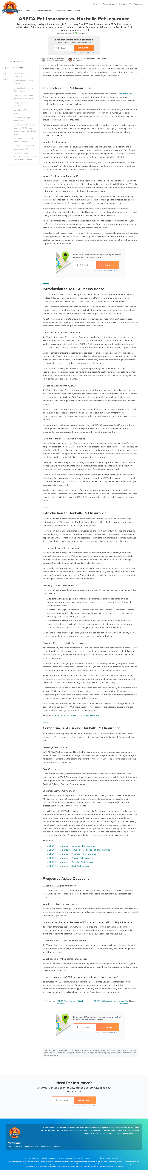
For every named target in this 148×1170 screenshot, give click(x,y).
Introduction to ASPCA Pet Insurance (23, 82)
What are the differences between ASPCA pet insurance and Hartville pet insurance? (25, 129)
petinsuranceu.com (48, 1158)
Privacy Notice (45, 1147)
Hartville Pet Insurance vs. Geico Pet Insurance (76, 715)
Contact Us (19, 1147)
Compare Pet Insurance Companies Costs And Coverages (59, 10)
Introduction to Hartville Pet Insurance (23, 89)
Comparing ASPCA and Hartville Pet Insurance (23, 97)
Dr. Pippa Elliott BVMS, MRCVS (94, 58)
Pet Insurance (108, 4)
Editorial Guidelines (31, 1147)
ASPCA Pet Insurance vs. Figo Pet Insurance (71, 1002)
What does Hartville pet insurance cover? (24, 147)
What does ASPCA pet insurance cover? (24, 140)
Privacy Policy (98, 1158)
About (10, 1147)
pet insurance (125, 93)
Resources (138, 4)
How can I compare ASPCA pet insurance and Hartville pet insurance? (25, 156)
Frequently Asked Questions (21, 104)
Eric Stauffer (59, 58)
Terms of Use (90, 52)
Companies (123, 4)
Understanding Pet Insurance (22, 74)
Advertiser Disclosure (17, 61)
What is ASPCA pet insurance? (22, 111)
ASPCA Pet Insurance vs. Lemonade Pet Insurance (111, 1002)
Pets (95, 4)
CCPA (121, 1158)
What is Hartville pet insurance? (22, 119)
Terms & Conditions (111, 1158)
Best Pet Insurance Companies (23, 10)
